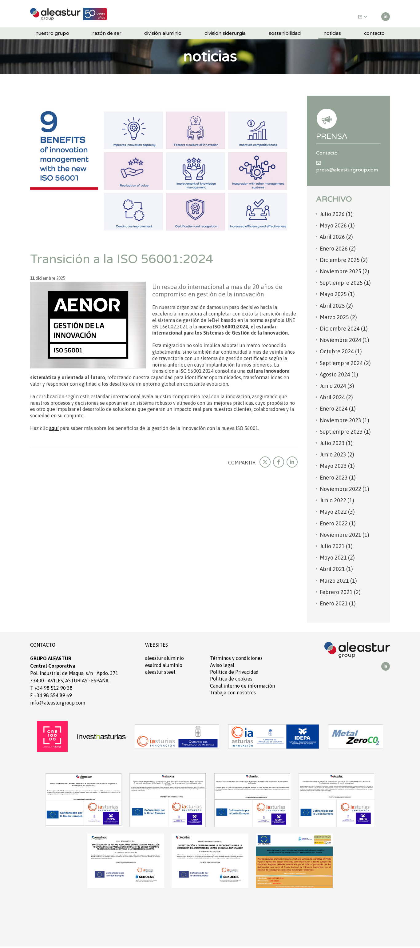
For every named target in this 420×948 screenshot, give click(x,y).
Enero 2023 (338, 477)
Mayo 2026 (337, 225)
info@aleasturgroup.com (57, 702)
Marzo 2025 (338, 317)
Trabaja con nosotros (233, 692)
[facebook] (278, 462)
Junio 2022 (337, 500)
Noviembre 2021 (344, 535)
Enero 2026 (338, 248)
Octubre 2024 (341, 351)
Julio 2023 (336, 443)
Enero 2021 (338, 603)
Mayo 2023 (337, 466)
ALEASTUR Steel (160, 672)
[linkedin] (385, 16)
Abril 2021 (336, 569)
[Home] (68, 13)
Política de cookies (231, 678)
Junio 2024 (337, 386)
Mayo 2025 (337, 294)
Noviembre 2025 (344, 271)
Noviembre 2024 (344, 340)
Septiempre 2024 (345, 363)
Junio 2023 (337, 454)
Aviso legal (222, 665)
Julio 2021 (336, 546)
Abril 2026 (336, 237)
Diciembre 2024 (344, 328)
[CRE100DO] (52, 736)
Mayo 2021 (337, 557)
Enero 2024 (338, 408)
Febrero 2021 (340, 592)
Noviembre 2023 (344, 420)
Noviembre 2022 (344, 489)
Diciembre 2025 (344, 260)
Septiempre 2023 (345, 431)
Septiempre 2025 (345, 282)
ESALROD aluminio (163, 665)
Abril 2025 (336, 306)
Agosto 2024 (339, 374)
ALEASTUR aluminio (164, 658)
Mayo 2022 (337, 511)
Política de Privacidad (234, 672)
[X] (265, 462)
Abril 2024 (336, 397)
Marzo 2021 (338, 580)
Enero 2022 (338, 523)
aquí (54, 428)
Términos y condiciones (236, 658)
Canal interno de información (242, 686)
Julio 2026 (336, 214)
